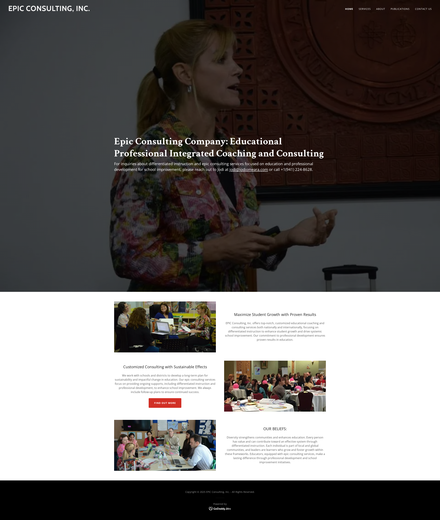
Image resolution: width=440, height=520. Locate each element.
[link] (112, 10)
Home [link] (349, 8)
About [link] (380, 8)
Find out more (165, 403)
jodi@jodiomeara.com (248, 169)
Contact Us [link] (423, 8)
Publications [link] (400, 8)
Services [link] (365, 8)
